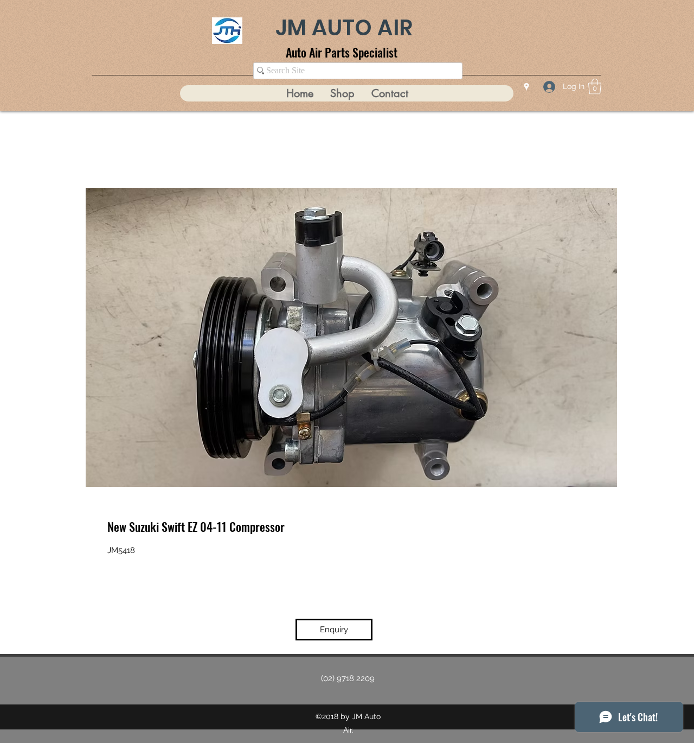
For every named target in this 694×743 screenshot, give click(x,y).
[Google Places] (526, 86)
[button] (594, 86)
